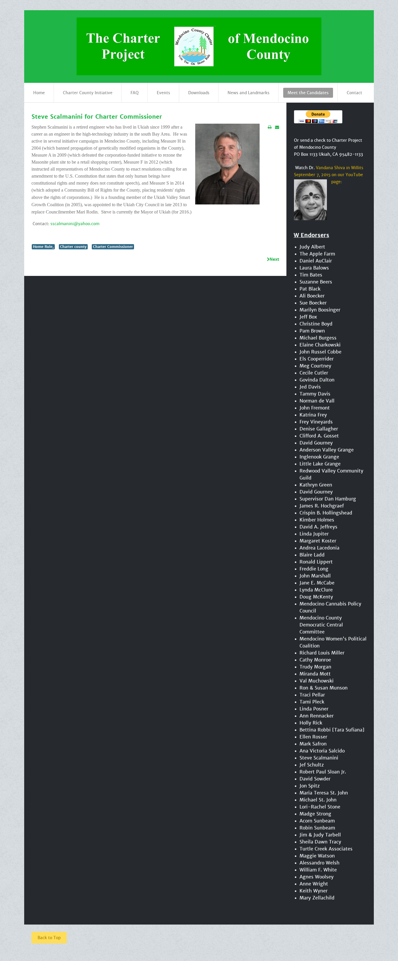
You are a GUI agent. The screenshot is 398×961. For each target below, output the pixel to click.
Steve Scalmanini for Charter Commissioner (96, 116)
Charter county (73, 246)
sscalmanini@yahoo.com (74, 223)
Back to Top (49, 937)
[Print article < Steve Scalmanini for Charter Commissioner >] (270, 127)
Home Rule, (43, 246)
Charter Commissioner (113, 246)
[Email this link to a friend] (277, 127)
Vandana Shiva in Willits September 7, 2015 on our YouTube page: (328, 174)
